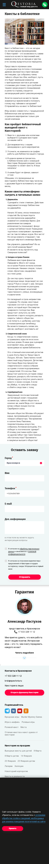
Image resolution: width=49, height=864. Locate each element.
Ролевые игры (28, 722)
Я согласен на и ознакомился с (23, 551)
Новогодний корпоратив (16, 771)
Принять (12, 828)
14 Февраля (26, 756)
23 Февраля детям (26, 761)
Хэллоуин (19, 766)
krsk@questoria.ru (13, 681)
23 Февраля (10, 761)
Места (24, 727)
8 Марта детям (12, 756)
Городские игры (12, 717)
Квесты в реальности (15, 777)
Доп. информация (15, 519)
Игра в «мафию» (12, 722)
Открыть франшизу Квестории (24, 692)
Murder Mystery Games (31, 717)
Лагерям (9, 766)
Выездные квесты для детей (18, 751)
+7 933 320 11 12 (26, 632)
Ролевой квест (12, 727)
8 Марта (37, 751)
